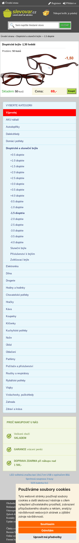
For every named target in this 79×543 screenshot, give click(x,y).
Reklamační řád (13, 507)
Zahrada (10, 401)
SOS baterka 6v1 (39, 483)
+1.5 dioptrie (17, 166)
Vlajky (9, 387)
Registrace (56, 3)
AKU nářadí (12, 119)
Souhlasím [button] (47, 524)
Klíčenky (11, 323)
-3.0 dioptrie (16, 230)
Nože (9, 337)
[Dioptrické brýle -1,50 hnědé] (39, 69)
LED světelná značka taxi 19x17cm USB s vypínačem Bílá (40, 475)
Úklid (9, 344)
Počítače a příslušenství (19, 366)
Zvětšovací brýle (19, 259)
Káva (9, 309)
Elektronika (12, 266)
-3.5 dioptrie (16, 236)
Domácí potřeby (15, 141)
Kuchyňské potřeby (16, 330)
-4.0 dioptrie (16, 242)
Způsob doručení (14, 514)
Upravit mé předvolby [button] (47, 537)
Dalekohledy (13, 134)
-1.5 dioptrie (48, 36)
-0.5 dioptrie (16, 201)
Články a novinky (14, 528)
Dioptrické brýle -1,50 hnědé (18, 44)
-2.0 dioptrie (16, 219)
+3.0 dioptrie (17, 183)
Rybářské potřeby (16, 380)
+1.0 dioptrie (17, 160)
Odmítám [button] (47, 530)
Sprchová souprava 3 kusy (39, 479)
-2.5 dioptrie (16, 224)
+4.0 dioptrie (17, 195)
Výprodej (11, 112)
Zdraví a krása (14, 409)
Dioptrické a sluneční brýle (28, 36)
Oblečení (11, 351)
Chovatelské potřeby (17, 294)
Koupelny (11, 316)
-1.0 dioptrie (16, 207)
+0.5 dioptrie (17, 154)
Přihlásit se (71, 3)
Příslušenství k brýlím (22, 253)
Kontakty (10, 518)
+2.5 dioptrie (17, 178)
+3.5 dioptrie (17, 189)
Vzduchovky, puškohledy (20, 394)
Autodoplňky (13, 126)
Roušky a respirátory (17, 373)
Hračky (10, 302)
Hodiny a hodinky (15, 287)
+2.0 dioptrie (17, 172)
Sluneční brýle (18, 248)
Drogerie (10, 280)
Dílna (9, 273)
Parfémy (10, 359)
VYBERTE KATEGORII (19, 105)
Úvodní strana (11, 3)
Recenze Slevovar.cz (15, 532)
